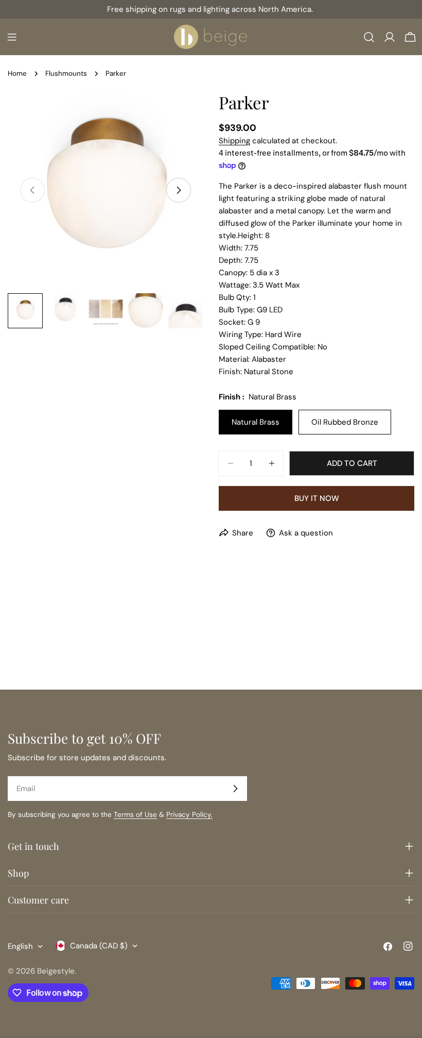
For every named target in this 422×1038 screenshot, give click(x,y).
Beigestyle (56, 971)
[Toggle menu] (12, 37)
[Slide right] (178, 190)
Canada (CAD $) (99, 946)
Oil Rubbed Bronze (344, 422)
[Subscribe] (235, 788)
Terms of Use (135, 814)
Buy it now (316, 498)
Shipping (234, 141)
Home (17, 73)
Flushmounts (66, 73)
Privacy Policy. (189, 814)
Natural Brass (255, 422)
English (20, 946)
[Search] (369, 37)
